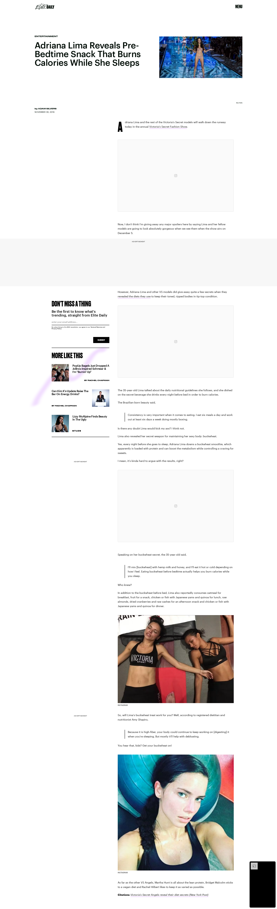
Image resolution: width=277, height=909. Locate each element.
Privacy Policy (57, 328)
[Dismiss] (272, 864)
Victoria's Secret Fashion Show (168, 126)
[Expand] (252, 864)
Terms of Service (96, 327)
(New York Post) (198, 894)
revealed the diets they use (134, 296)
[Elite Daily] (45, 6)
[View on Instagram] (175, 175)
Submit (101, 340)
